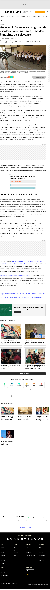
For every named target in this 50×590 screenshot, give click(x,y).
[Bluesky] (42, 539)
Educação (3, 558)
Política (28, 16)
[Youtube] (25, 539)
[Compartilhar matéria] (6, 41)
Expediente (41, 552)
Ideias (39, 16)
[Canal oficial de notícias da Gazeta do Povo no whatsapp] (8, 539)
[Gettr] (39, 539)
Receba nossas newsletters (41, 561)
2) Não (12, 188)
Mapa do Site (12, 585)
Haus (27, 547)
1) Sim (12, 185)
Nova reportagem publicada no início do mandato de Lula (16, 275)
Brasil (2, 550)
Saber (18, 16)
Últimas (8, 16)
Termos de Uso (14, 583)
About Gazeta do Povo (43, 550)
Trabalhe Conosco (42, 555)
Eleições (34, 16)
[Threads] (32, 539)
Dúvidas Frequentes (5, 575)
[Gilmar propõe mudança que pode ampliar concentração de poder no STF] (35, 331)
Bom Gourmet (29, 550)
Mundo (2, 552)
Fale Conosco (4, 578)
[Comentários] (2, 41)
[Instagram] (18, 539)
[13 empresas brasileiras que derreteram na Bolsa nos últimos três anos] (11, 331)
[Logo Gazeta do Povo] (13, 12)
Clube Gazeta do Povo (30, 555)
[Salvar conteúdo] (9, 41)
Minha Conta (3, 572)
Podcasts (3, 560)
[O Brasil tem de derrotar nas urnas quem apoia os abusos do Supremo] (25, 411)
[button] (23, 396)
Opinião (15, 550)
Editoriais (23, 16)
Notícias (2, 16)
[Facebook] (11, 539)
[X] (15, 539)
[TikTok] (28, 539)
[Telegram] (35, 539)
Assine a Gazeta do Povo (43, 558)
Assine (2, 570)
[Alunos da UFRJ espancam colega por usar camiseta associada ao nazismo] (11, 356)
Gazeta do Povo (17, 261)
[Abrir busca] (23, 12)
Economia (45, 16)
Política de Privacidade (5, 583)
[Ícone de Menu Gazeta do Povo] (2, 12)
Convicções (16, 552)
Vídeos (2, 563)
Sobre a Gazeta (41, 547)
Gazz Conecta (29, 552)
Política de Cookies (5, 585)
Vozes (13, 16)
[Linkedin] (22, 539)
